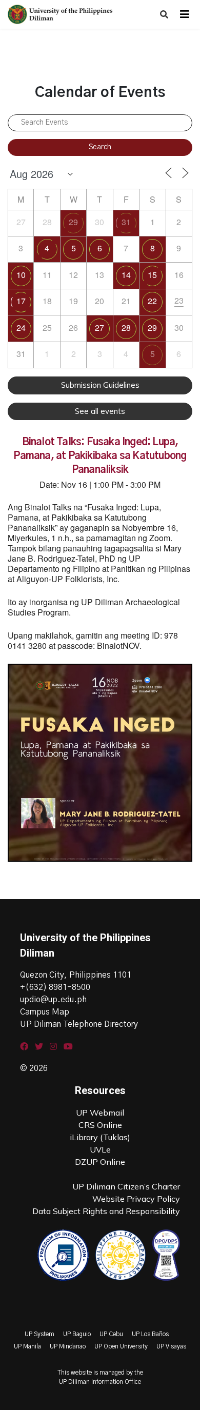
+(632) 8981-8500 (55, 987)
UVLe (100, 1149)
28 (126, 327)
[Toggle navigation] (184, 14)
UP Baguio (77, 1334)
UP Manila (27, 1346)
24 (21, 327)
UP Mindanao (68, 1346)
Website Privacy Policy (136, 1199)
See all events (100, 411)
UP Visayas (171, 1346)
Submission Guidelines (100, 385)
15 (152, 275)
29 (73, 222)
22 (152, 301)
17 (21, 301)
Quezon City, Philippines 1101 (75, 975)
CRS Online (100, 1125)
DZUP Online (100, 1162)
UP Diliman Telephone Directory (79, 1024)
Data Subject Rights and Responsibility (106, 1211)
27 (99, 327)
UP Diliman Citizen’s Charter (126, 1186)
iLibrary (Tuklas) (100, 1137)
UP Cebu (111, 1334)
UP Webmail (100, 1112)
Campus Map (44, 1012)
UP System (39, 1334)
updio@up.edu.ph (53, 1000)
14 (126, 275)
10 (21, 275)
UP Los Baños (150, 1334)
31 (126, 222)
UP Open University (121, 1346)
